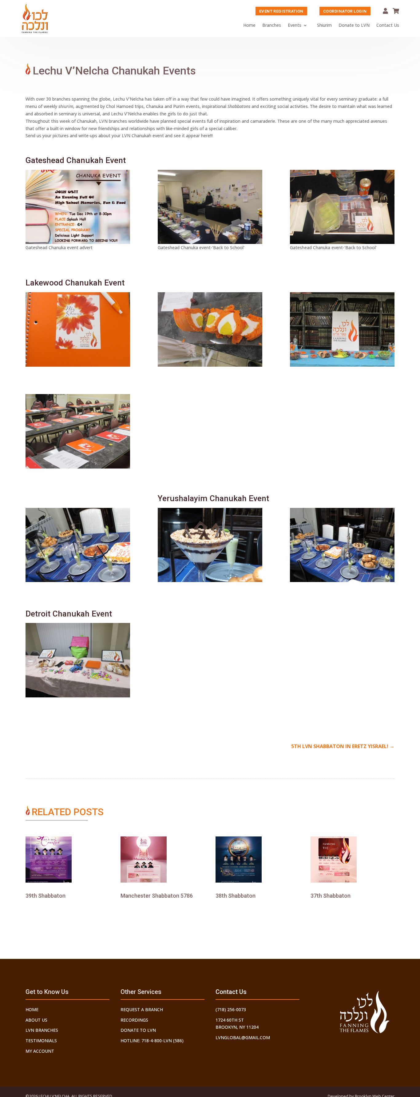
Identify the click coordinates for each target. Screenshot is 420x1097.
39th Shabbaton (45, 895)
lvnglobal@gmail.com (243, 1037)
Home (249, 25)
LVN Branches (42, 1030)
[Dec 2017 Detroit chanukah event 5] (78, 660)
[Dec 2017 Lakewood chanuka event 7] (342, 329)
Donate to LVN (354, 25)
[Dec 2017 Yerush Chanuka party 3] (210, 545)
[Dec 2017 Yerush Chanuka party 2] (342, 545)
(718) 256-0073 (231, 1009)
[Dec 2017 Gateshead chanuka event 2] (342, 207)
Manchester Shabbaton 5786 (157, 895)
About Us (36, 1020)
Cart (396, 11)
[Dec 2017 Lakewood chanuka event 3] (78, 431)
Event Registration (281, 11)
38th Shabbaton (236, 895)
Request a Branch (142, 1009)
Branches (271, 25)
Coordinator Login (345, 11)
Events (294, 25)
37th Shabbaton (331, 895)
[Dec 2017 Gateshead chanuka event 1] (210, 207)
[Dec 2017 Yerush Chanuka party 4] (78, 545)
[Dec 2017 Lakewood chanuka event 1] (78, 329)
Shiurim (324, 25)
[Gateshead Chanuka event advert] (78, 207)
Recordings (134, 1020)
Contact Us (387, 25)
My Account (385, 11)
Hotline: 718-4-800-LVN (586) (152, 1040)
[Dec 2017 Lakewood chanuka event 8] (210, 329)
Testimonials (41, 1040)
